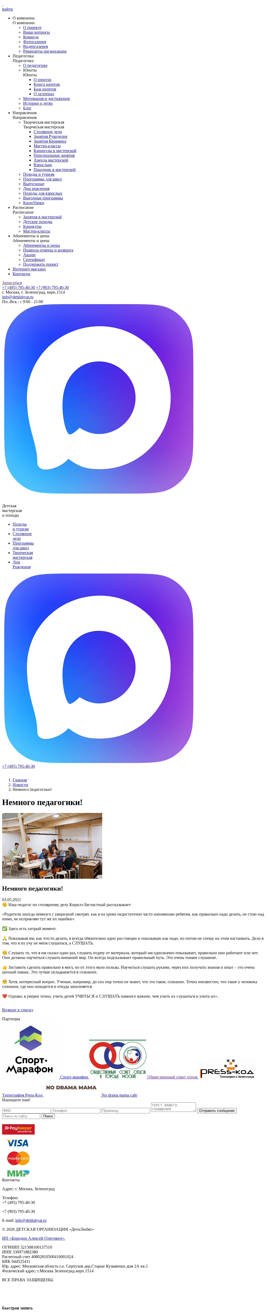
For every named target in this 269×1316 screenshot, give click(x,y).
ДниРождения (21, 564)
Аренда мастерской (51, 160)
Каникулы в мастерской (55, 150)
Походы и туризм (38, 174)
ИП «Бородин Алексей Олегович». (33, 1238)
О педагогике (35, 65)
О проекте (32, 27)
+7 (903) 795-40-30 (52, 287)
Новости (20, 784)
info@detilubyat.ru (17, 297)
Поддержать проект (40, 264)
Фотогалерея (34, 41)
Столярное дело (48, 131)
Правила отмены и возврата (48, 250)
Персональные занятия (54, 155)
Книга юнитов (47, 84)
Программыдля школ (23, 545)
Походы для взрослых (42, 193)
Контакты (21, 274)
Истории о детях (38, 103)
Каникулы (32, 226)
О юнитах (42, 79)
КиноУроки (33, 202)
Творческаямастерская (23, 555)
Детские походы (37, 221)
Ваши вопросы (36, 32)
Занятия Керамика (50, 141)
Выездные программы (43, 198)
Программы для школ (42, 179)
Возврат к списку (17, 1010)
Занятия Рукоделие (51, 136)
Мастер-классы (47, 146)
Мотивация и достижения (46, 98)
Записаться (12, 282)
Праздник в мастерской (55, 169)
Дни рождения (36, 188)
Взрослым (43, 165)
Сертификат (34, 259)
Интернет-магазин (29, 269)
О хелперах (44, 94)
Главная (20, 780)
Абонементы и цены (41, 245)
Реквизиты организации (45, 51)
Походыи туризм (21, 526)
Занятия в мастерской (42, 217)
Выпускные (33, 184)
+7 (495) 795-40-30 (18, 287)
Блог (27, 108)
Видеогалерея (35, 46)
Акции (29, 255)
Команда (31, 37)
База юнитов (45, 89)
